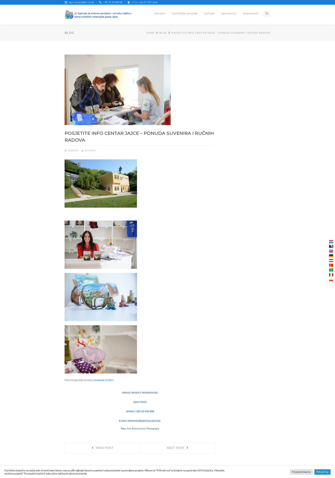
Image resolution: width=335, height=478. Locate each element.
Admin (92, 150)
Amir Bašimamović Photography (143, 428)
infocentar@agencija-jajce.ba (144, 421)
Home (150, 32)
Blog (163, 32)
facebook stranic (103, 379)
